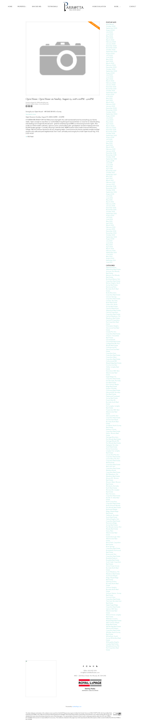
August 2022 (110, 73)
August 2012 (110, 258)
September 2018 (111, 159)
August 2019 (110, 137)
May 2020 (109, 122)
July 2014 (109, 241)
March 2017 (110, 180)
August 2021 (110, 94)
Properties (21, 6)
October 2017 (110, 172)
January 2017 (110, 184)
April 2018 (109, 168)
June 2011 (109, 262)
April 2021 (109, 100)
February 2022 (111, 83)
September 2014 (111, 237)
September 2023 (111, 51)
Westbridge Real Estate (113, 626)
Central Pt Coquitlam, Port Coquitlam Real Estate (113, 322)
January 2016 (110, 206)
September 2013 (111, 252)
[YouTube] (93, 666)
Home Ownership (112, 449)
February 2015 (110, 227)
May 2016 (109, 200)
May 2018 (109, 166)
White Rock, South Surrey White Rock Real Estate (113, 638)
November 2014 (111, 233)
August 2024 (110, 30)
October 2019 (110, 133)
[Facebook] (83, 666)
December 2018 (111, 153)
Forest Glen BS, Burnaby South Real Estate (112, 402)
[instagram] (87, 666)
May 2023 (109, 59)
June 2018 (109, 165)
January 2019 (110, 151)
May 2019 (109, 143)
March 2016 (110, 202)
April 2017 (109, 178)
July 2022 (109, 75)
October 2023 (110, 49)
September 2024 (111, 28)
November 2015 (111, 209)
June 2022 (109, 77)
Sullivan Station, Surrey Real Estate (40, 104)
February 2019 (110, 149)
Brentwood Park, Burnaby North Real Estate (112, 289)
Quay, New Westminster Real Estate (111, 533)
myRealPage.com (76, 706)
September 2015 (111, 213)
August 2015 (110, 215)
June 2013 (109, 254)
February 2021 (110, 104)
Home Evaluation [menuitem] (99, 6)
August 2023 (110, 53)
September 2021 (111, 92)
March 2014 (110, 248)
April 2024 (109, 38)
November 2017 (111, 170)
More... (117, 6)
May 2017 (109, 176)
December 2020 (111, 108)
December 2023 (111, 46)
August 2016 (110, 194)
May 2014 (109, 245)
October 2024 (110, 26)
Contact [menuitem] (132, 6)
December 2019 (111, 129)
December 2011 (111, 260)
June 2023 (109, 57)
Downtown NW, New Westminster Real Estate (113, 373)
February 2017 (110, 182)
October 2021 (110, 90)
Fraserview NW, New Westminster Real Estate (113, 412)
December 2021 (111, 87)
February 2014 (110, 250)
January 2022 (110, 85)
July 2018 (109, 163)
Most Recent (110, 24)
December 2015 (111, 208)
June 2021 (109, 96)
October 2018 (110, 157)
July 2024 (109, 32)
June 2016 (109, 198)
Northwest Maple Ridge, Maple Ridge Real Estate (112, 511)
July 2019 (109, 139)
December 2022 (111, 67)
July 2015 (109, 217)
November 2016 (111, 188)
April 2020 (109, 124)
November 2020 (111, 110)
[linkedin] (90, 666)
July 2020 (109, 118)
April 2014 (109, 247)
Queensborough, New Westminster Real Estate (113, 538)
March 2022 (110, 81)
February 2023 (111, 65)
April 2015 (109, 223)
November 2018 (111, 155)
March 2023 (110, 63)
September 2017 (111, 174)
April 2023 (109, 61)
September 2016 (111, 192)
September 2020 (111, 114)
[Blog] (97, 666)
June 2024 (109, 34)
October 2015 (110, 211)
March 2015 (110, 225)
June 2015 (109, 219)
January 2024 (110, 44)
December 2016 (111, 186)
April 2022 (109, 79)
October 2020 (111, 112)
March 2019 (110, 147)
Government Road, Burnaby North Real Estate (112, 421)
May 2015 (109, 221)
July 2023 (109, 55)
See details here (31, 114)
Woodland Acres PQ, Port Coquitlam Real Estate (112, 648)
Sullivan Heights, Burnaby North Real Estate (112, 589)
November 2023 (111, 47)
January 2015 (110, 229)
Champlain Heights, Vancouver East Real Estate (112, 328)
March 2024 (110, 40)
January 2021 (110, 106)
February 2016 (110, 204)
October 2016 (110, 190)
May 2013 (109, 256)
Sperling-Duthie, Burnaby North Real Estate (112, 583)
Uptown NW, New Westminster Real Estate (112, 611)
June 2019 (109, 141)
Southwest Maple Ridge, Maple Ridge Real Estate (112, 577)
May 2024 (109, 36)
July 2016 (109, 196)
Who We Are (36, 6)
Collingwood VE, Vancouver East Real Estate (112, 349)
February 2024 (111, 42)
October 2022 (110, 69)
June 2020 (109, 120)
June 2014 (109, 243)
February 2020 (111, 127)
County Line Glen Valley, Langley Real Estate (112, 367)
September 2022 (111, 71)
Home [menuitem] (10, 6)
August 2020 (110, 116)
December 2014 (111, 231)
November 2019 (111, 131)
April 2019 (109, 145)
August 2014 (110, 239)
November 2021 (111, 89)
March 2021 (110, 102)
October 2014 (110, 235)
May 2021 (109, 98)
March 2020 (110, 126)
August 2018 (110, 161)
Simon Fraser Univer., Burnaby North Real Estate (113, 568)
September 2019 (111, 135)
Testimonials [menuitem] (53, 6)
